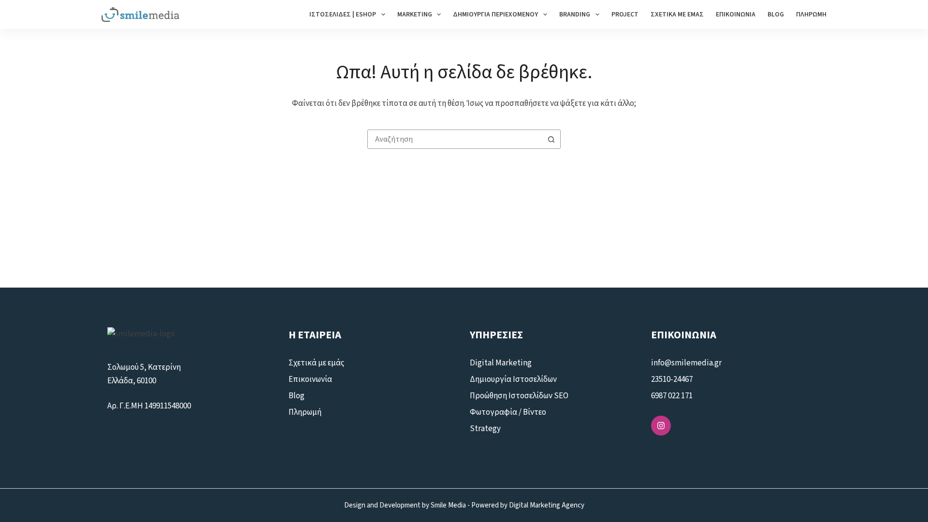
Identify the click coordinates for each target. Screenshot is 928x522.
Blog (776, 14)
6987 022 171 (672, 396)
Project (624, 14)
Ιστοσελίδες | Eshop (342, 14)
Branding (574, 14)
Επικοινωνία (735, 14)
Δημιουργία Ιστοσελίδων (513, 379)
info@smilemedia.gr (687, 363)
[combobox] (455, 139)
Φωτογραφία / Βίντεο (508, 412)
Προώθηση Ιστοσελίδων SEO (519, 396)
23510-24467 (672, 379)
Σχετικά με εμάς (677, 14)
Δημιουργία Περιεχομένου (495, 14)
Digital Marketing (501, 363)
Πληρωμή (811, 14)
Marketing (414, 14)
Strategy (485, 429)
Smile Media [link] (448, 505)
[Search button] (551, 139)
